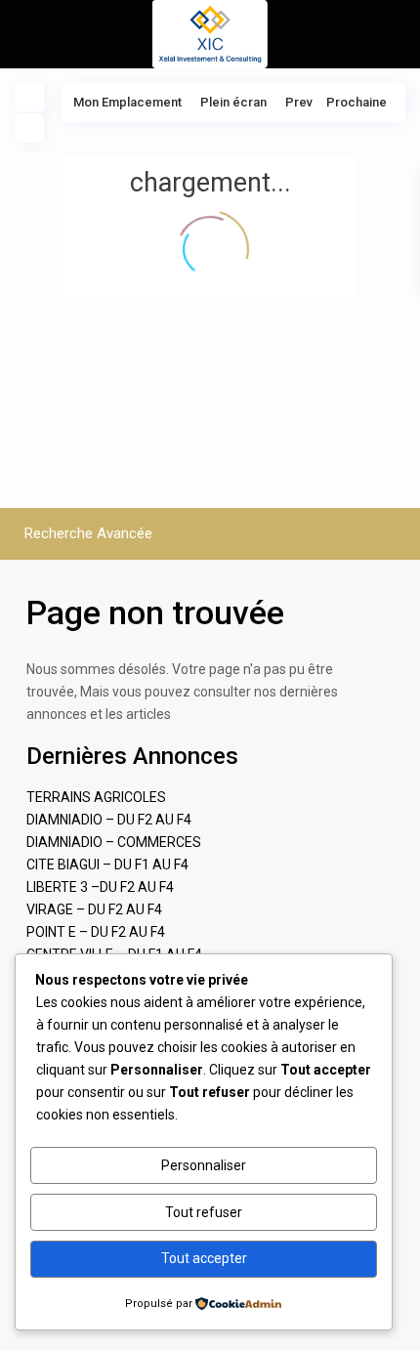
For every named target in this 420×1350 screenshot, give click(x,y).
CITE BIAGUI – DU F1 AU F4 (107, 864)
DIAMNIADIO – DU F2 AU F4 (108, 819)
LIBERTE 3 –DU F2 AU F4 (100, 887)
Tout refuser (203, 1212)
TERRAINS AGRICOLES (96, 797)
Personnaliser (203, 1165)
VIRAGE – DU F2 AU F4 (94, 909)
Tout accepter (204, 1258)
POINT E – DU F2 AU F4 (95, 932)
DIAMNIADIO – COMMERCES (113, 842)
